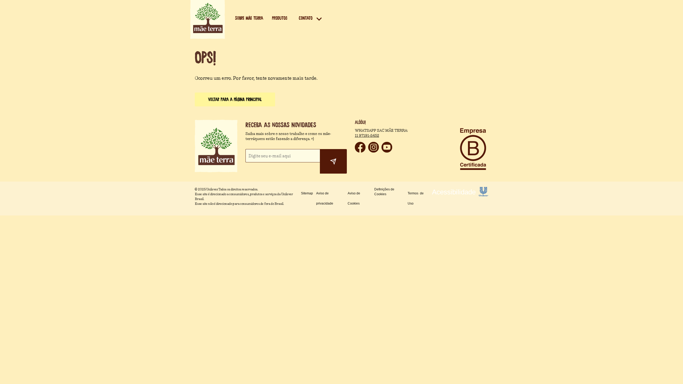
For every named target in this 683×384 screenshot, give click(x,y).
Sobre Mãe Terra (249, 18)
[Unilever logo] (483, 195)
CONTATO (305, 18)
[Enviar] (333, 161)
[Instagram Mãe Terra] (373, 151)
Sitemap (307, 193)
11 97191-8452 (367, 135)
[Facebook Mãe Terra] (360, 151)
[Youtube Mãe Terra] (387, 151)
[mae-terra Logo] (207, 37)
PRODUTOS (279, 18)
